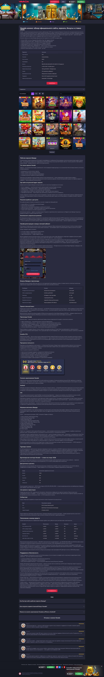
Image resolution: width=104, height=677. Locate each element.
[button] (1, 11)
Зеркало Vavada (52, 83)
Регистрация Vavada (52, 590)
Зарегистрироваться (54, 1)
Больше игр (52, 152)
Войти (63, 1)
